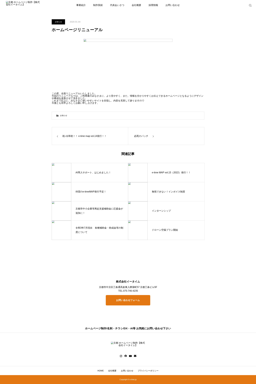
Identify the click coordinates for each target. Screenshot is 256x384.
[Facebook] (125, 355)
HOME (100, 370)
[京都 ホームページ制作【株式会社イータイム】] (23, 5)
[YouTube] (130, 355)
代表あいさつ (117, 5)
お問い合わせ (172, 5)
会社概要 (136, 5)
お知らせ (58, 22)
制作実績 (98, 5)
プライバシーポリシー (148, 370)
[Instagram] (121, 355)
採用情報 (153, 5)
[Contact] (135, 355)
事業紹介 (81, 5)
